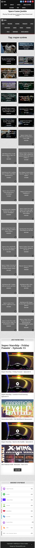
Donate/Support (27, 4)
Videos (21, 28)
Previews (10, 24)
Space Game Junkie (17, 11)
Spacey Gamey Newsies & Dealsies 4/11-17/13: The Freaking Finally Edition (9, 266)
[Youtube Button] (26, 2)
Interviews (7, 28)
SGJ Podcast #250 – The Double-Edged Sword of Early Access (26, 45)
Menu (4, 1)
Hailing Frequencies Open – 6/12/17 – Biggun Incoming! (26, 85)
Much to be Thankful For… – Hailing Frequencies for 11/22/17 (8, 72)
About (5, 4)
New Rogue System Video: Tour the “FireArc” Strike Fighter (26, 174)
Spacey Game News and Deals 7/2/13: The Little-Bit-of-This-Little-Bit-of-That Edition (26, 211)
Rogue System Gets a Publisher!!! (26, 192)
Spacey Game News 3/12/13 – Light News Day (9, 303)
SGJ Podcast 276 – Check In (8, 47)
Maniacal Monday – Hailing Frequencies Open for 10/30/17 (26, 71)
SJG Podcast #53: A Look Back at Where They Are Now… (8, 155)
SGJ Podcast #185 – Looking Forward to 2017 (26, 97)
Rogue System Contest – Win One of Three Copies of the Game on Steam (9, 110)
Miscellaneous (24, 32)
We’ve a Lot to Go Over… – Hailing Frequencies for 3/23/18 (9, 59)
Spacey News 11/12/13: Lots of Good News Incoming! (9, 192)
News (3, 24)
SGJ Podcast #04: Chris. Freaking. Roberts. (26, 285)
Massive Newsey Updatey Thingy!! (26, 266)
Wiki (18, 7)
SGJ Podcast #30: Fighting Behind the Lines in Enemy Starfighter (9, 211)
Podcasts (25, 24)
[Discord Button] (30, 2)
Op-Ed (32, 24)
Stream (18, 4)
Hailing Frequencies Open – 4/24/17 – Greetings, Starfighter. (8, 96)
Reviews (17, 24)
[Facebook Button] (23, 2)
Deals (8, 32)
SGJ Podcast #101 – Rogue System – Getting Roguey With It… (9, 133)
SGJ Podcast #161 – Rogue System (26, 110)
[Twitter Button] (21, 2)
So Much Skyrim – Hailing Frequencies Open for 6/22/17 (9, 85)
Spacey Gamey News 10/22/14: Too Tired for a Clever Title (26, 137)
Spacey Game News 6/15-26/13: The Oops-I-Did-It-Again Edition (9, 229)
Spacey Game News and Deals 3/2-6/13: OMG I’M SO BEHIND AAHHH (9, 322)
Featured (28, 28)
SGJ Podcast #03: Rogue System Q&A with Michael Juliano (26, 304)
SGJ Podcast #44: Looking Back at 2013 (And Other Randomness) (9, 174)
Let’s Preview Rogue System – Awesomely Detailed (8, 121)
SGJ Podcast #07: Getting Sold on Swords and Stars (9, 285)
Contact (12, 4)
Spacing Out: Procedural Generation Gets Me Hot (26, 229)
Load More (17, 470)
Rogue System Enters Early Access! (26, 121)
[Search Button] (33, 2)
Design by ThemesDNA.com (17, 546)
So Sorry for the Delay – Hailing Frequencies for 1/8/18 (26, 59)
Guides (14, 28)
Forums (24, 7)
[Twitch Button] (28, 2)
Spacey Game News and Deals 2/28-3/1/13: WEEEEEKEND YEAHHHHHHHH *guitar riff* (26, 322)
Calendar (11, 7)
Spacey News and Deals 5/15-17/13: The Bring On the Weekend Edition (9, 248)
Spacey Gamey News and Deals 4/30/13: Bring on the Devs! (26, 248)
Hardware (15, 32)
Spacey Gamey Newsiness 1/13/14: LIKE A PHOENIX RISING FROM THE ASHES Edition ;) (26, 155)
